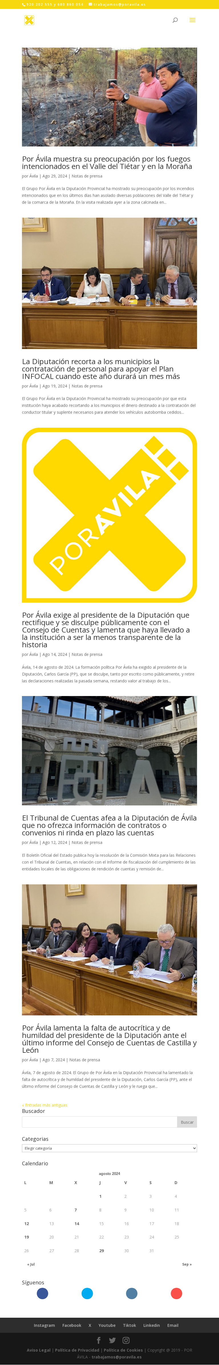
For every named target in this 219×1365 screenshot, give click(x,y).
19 (26, 1237)
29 (101, 1250)
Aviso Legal (38, 1350)
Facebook (71, 1325)
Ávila (33, 176)
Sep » (187, 1264)
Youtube (107, 1325)
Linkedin (151, 1325)
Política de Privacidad (77, 1350)
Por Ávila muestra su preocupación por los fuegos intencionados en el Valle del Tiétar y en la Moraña (107, 162)
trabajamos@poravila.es (117, 1357)
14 (76, 1223)
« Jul (31, 1264)
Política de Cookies (123, 1350)
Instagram (44, 1325)
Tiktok (129, 1325)
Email (173, 1325)
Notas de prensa (87, 176)
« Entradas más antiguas (44, 1105)
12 (26, 1223)
